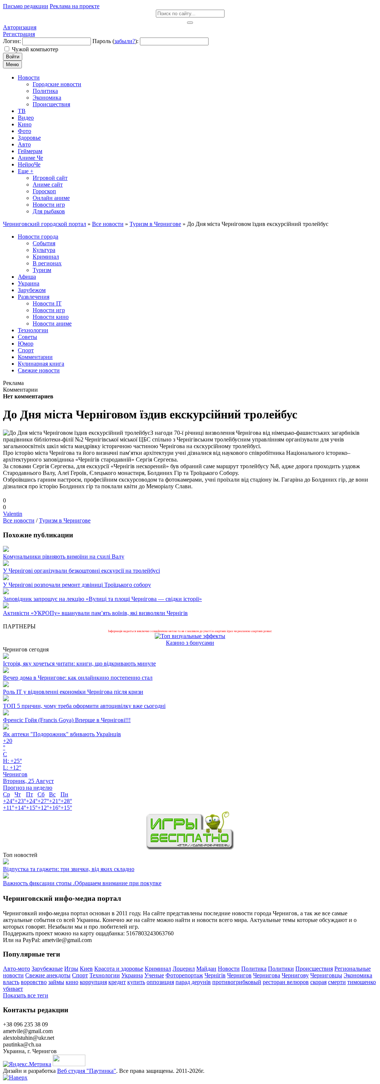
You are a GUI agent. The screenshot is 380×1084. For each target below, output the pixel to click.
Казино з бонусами (190, 643)
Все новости (19, 520)
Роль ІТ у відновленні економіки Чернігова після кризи (73, 692)
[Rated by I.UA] (69, 1064)
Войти (12, 56)
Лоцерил (184, 968)
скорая (318, 982)
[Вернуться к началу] (15, 1077)
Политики (281, 968)
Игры (71, 968)
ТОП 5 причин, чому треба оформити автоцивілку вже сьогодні (84, 706)
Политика (253, 968)
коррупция (93, 982)
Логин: (12, 41)
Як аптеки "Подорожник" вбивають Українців (62, 734)
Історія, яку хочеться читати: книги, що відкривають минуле (79, 663)
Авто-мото (16, 968)
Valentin (12, 514)
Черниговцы (326, 975)
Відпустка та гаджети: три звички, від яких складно (68, 869)
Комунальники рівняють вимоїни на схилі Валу (63, 556)
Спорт (80, 975)
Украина (132, 975)
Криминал (158, 968)
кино (72, 982)
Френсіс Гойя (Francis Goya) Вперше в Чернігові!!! (67, 720)
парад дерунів (193, 982)
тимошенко (361, 982)
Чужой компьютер (35, 49)
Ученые (154, 975)
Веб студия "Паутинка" (86, 1071)
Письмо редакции (25, 6)
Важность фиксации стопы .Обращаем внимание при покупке (82, 883)
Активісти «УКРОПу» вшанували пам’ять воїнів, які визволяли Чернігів (95, 613)
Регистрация (19, 34)
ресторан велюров (286, 982)
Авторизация (19, 27)
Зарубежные (47, 968)
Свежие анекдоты (48, 975)
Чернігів (215, 975)
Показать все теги (25, 995)
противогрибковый (236, 982)
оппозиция (160, 982)
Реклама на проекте (74, 6)
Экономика (358, 975)
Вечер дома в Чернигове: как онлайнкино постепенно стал (78, 677)
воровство (34, 982)
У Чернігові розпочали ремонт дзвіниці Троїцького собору (77, 585)
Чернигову (295, 975)
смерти (337, 982)
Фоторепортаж (184, 975)
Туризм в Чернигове (65, 520)
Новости (229, 968)
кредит (117, 982)
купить (136, 982)
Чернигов (239, 975)
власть (11, 982)
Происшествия (314, 968)
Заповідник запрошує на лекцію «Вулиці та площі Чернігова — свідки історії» (102, 599)
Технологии (104, 975)
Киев (86, 968)
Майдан (206, 968)
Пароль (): (115, 41)
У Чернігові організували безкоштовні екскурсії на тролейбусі (81, 570)
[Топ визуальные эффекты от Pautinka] (190, 636)
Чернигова (266, 975)
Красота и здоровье (118, 968)
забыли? (124, 41)
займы (56, 982)
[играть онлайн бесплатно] (190, 848)
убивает (13, 989)
